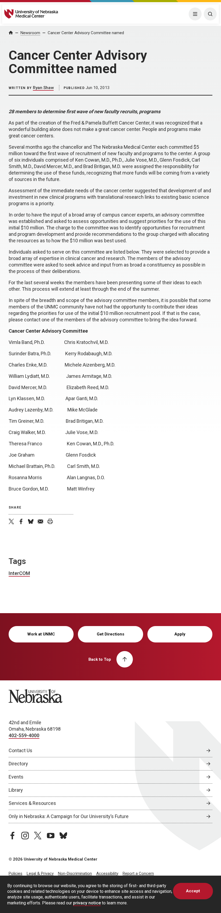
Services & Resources (32, 803)
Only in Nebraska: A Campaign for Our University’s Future (69, 816)
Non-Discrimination (75, 873)
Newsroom (30, 32)
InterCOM (19, 573)
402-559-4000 (24, 735)
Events (16, 777)
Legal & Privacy (40, 873)
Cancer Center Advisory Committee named (86, 32)
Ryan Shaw (43, 87)
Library (16, 790)
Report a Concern (138, 873)
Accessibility (107, 873)
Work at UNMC (41, 634)
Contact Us (20, 750)
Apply (179, 634)
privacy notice (87, 902)
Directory (18, 763)
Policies (15, 873)
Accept (193, 891)
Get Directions (110, 634)
